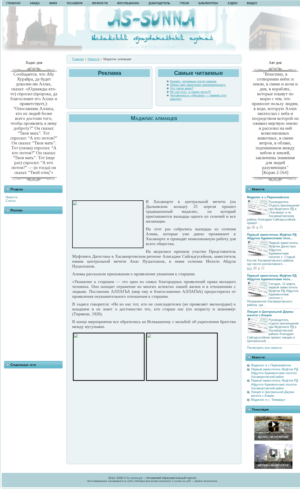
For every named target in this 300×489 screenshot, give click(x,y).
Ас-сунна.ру (134, 478)
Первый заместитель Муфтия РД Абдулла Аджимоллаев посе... (271, 236)
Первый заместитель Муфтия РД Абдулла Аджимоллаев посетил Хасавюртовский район (274, 373)
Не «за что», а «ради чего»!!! (190, 92)
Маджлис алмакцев (154, 118)
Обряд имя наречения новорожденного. (198, 85)
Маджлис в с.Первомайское (268, 197)
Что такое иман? (181, 88)
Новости (11, 197)
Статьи (10, 200)
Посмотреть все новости (264, 347)
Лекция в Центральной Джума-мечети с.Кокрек (270, 313)
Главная (78, 59)
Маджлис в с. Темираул (268, 399)
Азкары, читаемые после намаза (193, 81)
